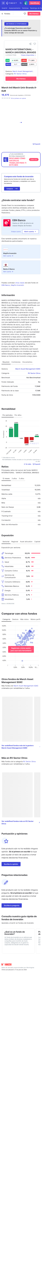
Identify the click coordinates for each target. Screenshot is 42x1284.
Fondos (7, 14)
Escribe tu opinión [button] (11, 864)
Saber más (34, 159)
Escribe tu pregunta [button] (11, 905)
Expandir (37, 144)
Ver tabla (28, 464)
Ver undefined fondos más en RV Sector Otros (18, 822)
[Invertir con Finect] (11, 3)
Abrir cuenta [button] (29, 232)
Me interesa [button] (34, 14)
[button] (3, 3)
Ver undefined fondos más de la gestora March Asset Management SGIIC (17, 746)
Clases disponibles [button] (27, 55)
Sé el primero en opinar (18, 98)
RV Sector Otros (34, 373)
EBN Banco (19, 220)
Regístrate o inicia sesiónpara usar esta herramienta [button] (21, 649)
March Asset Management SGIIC (27, 369)
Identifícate (34, 3)
